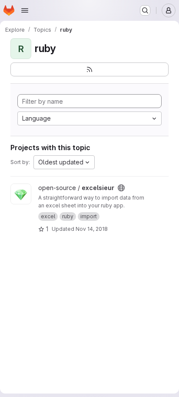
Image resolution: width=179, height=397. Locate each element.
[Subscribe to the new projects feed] (89, 69)
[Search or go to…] (145, 10)
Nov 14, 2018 (92, 229)
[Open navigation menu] (25, 10)
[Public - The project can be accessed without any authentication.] (121, 187)
